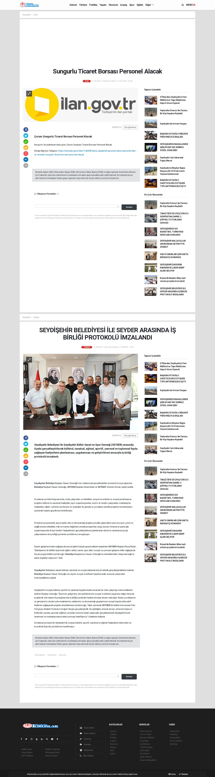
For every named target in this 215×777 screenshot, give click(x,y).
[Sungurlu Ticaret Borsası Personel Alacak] (80, 104)
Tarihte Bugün (146, 747)
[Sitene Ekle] (59, 739)
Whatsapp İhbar (52, 752)
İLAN (35, 15)
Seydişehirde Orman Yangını (173, 124)
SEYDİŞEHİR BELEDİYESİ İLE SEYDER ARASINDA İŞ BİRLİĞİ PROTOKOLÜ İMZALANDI (173, 291)
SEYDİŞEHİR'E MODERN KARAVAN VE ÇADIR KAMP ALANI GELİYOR (172, 267)
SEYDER (71, 487)
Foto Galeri (89, 728)
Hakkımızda (26, 749)
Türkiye (83, 5)
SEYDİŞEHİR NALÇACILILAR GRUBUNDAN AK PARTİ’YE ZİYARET (173, 244)
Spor (131, 5)
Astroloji (173, 744)
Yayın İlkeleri (26, 752)
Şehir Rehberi (146, 757)
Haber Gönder (51, 756)
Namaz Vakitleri (147, 737)
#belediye (51, 655)
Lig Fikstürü (145, 744)
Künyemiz (88, 750)
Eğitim (140, 5)
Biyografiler (175, 737)
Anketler (174, 734)
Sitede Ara (174, 731)
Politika (93, 5)
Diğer (149, 5)
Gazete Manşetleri (148, 760)
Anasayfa (27, 15)
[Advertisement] (107, 43)
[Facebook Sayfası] (22, 739)
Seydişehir (40, 483)
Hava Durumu (146, 731)
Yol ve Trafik (145, 734)
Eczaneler (144, 741)
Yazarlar (87, 739)
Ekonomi (113, 5)
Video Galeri (89, 733)
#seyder (62, 655)
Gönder (129, 207)
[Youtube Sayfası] (38, 739)
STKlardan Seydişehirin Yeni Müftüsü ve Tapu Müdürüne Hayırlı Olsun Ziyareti (173, 100)
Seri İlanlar (144, 753)
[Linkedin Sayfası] (43, 739)
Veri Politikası (27, 756)
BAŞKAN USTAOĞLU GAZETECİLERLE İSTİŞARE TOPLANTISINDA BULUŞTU (173, 183)
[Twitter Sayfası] (27, 739)
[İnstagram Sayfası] (33, 739)
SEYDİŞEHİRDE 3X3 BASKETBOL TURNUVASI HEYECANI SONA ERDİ (171, 232)
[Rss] (48, 739)
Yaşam (103, 5)
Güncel (73, 5)
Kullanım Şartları (52, 749)
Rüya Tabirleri (176, 741)
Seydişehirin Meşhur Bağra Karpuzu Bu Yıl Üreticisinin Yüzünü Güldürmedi (172, 171)
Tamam (184, 774)
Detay (173, 774)
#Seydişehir (40, 655)
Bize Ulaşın (88, 756)
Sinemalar (144, 750)
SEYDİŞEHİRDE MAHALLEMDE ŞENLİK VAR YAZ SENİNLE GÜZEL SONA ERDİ (174, 147)
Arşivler (87, 744)
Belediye (50, 483)
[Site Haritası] (53, 739)
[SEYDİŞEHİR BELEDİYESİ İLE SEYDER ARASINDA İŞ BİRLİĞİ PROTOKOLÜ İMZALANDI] (80, 391)
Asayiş (123, 5)
